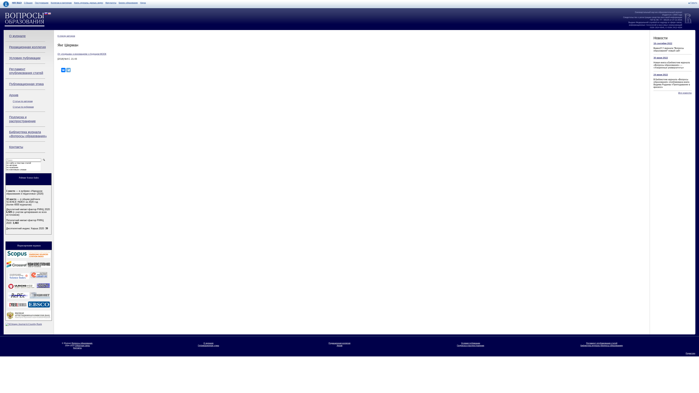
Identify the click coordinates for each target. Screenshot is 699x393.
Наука (143, 3)
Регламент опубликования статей (26, 71)
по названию (12, 167)
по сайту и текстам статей (19, 163)
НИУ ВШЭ (17, 3)
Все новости (685, 93)
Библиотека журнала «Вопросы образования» (28, 134)
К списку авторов (66, 36)
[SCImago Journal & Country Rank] (23, 324)
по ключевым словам (16, 169)
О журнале (17, 36)
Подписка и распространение (22, 119)
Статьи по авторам (23, 101)
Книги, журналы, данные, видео (88, 3)
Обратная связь (82, 345)
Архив (13, 95)
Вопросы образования (82, 343)
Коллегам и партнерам (61, 3)
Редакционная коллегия (27, 47)
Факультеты (110, 3)
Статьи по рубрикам (23, 107)
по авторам (12, 165)
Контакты (16, 147)
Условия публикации (24, 58)
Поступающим (41, 3)
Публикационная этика (26, 84)
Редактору (690, 353)
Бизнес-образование (128, 3)
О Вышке (28, 3)
